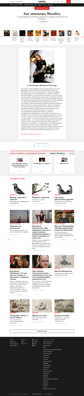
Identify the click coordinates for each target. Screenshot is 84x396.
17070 (20, 171)
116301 (65, 239)
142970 (21, 205)
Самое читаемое (57, 153)
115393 (43, 290)
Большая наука (46, 373)
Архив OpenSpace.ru (14, 343)
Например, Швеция (47, 361)
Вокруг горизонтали (47, 343)
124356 (43, 250)
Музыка (20, 4)
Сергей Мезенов (43, 21)
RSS (35, 345)
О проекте (12, 1)
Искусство (15, 4)
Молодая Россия (46, 345)
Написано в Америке (47, 371)
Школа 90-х (45, 384)
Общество (40, 4)
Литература (26, 4)
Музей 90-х (45, 382)
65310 (66, 323)
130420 (65, 205)
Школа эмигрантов (63, 271)
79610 (21, 325)
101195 (20, 234)
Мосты (44, 347)
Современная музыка (42, 8)
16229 (42, 171)
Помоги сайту (19, 1)
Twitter (35, 343)
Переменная (45, 369)
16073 (64, 171)
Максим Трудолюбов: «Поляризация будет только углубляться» (64, 228)
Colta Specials (50, 4)
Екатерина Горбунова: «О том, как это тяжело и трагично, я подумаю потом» (19, 275)
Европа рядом (46, 367)
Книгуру (45, 386)
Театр (32, 4)
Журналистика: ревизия (15, 224)
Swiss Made (45, 375)
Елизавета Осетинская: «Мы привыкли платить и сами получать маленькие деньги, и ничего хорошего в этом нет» (41, 232)
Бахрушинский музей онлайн (49, 388)
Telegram (36, 341)
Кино (11, 4)
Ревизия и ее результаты (15, 227)
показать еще (42, 331)
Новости (11, 339)
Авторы (22, 341)
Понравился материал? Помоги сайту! (31, 134)
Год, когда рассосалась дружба (63, 199)
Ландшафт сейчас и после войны (19, 317)
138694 (66, 277)
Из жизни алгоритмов (47, 351)
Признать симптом (40, 198)
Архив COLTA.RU (13, 345)
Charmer (49, 394)
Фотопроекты (12, 341)
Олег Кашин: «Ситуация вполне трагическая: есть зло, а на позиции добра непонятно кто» (42, 275)
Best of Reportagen (47, 365)
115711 (43, 203)
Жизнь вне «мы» (39, 316)
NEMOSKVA (45, 363)
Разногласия (45, 377)
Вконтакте (36, 339)
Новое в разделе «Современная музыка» (28, 153)
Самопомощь (46, 355)
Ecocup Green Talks (47, 353)
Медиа (35, 4)
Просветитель (46, 357)
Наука (45, 4)
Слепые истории (61, 316)
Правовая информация (37, 394)
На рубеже (45, 359)
